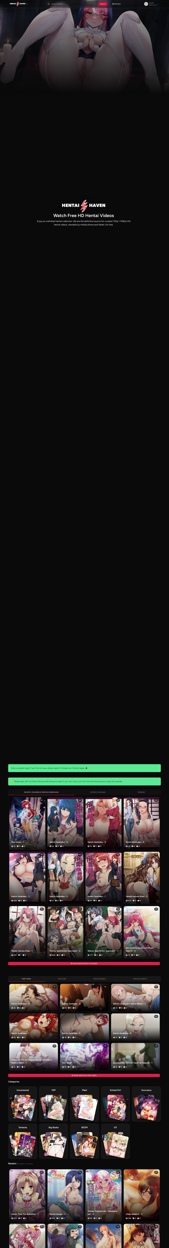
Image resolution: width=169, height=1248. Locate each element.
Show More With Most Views (84, 1075)
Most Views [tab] (26, 979)
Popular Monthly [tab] (140, 979)
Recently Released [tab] (97, 792)
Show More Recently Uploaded (84, 963)
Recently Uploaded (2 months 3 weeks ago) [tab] (41, 792)
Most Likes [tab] (62, 979)
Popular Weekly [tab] (99, 979)
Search (103, 4)
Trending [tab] (141, 792)
